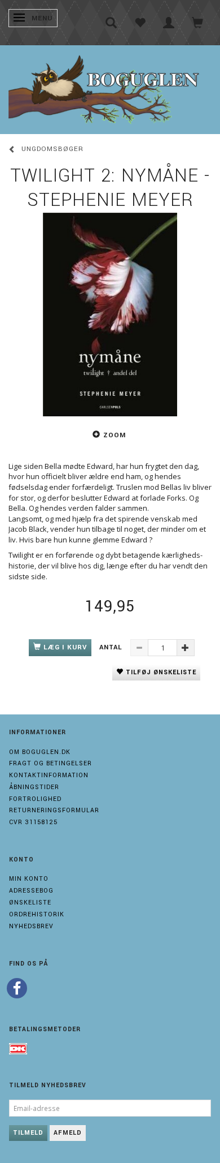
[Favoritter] (140, 22)
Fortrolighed (35, 799)
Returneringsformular (54, 810)
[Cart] (198, 22)
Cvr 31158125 (33, 822)
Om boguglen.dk (40, 752)
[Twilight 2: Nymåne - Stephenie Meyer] (110, 314)
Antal (112, 647)
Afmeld (68, 1132)
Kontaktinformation (49, 775)
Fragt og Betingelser (50, 763)
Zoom (114, 435)
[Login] (169, 22)
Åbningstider (34, 787)
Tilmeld (28, 1132)
